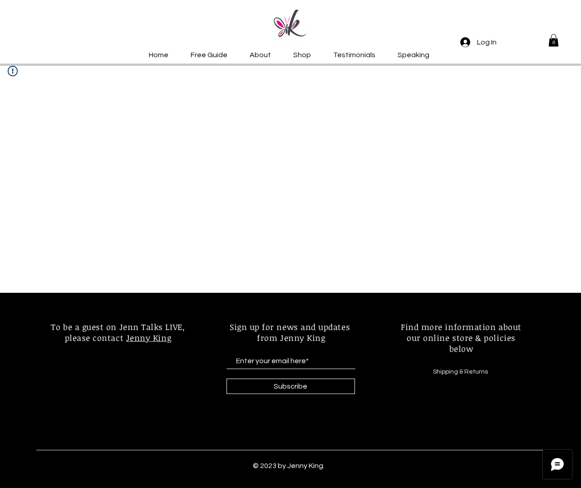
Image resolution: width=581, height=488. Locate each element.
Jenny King (148, 337)
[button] (553, 40)
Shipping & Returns (461, 372)
